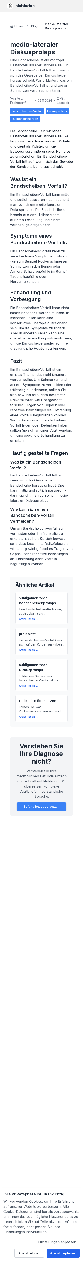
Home (18, 26)
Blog (34, 26)
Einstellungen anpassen (57, 1242)
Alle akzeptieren (63, 1253)
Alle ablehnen (29, 1253)
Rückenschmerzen (25, 118)
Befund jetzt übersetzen (41, 806)
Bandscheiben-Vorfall (27, 111)
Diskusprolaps (57, 111)
